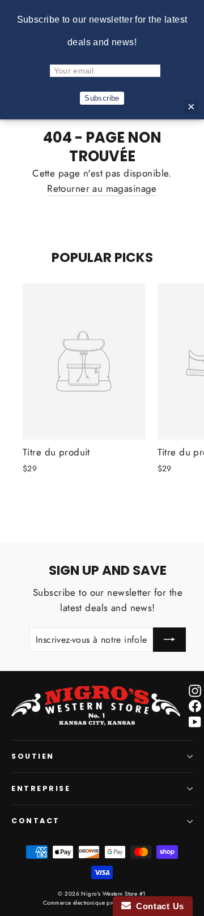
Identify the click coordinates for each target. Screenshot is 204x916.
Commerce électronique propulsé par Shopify (102, 902)
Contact (35, 820)
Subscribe (102, 98)
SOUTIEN (32, 756)
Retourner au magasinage (102, 188)
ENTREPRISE (40, 788)
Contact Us (157, 906)
